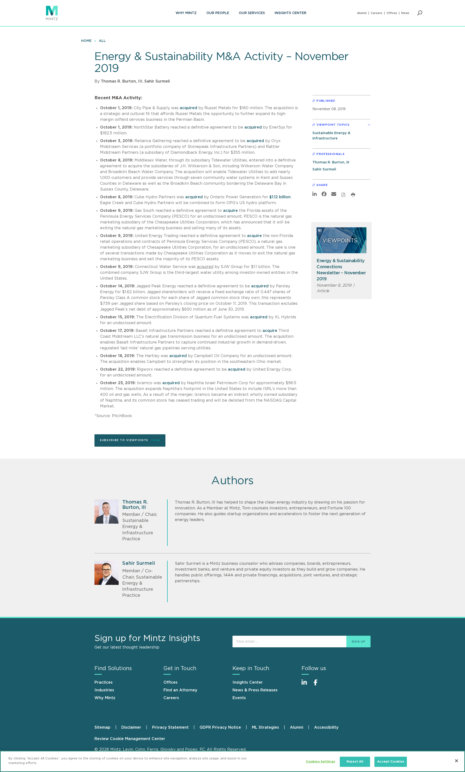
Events (239, 698)
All (102, 41)
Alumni (362, 13)
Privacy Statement (170, 727)
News (405, 13)
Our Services (252, 13)
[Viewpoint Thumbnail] (341, 240)
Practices (103, 682)
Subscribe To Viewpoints (124, 440)
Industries (104, 690)
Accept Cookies (390, 761)
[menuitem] (186, 13)
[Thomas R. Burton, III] (106, 511)
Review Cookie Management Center (129, 739)
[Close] (456, 760)
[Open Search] (420, 13)
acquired (188, 108)
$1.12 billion (280, 197)
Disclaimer (131, 727)
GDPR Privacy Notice (220, 727)
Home (86, 41)
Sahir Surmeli (157, 81)
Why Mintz (186, 13)
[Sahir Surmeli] (106, 573)
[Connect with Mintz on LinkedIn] (306, 685)
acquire (230, 211)
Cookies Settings (320, 761)
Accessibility (326, 727)
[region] (232, 761)
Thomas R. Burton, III (121, 81)
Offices (392, 13)
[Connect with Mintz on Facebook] (318, 685)
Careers (376, 13)
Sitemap (102, 727)
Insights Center (290, 13)
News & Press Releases (255, 690)
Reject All (355, 761)
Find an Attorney (180, 690)
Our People (217, 13)
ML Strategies (265, 727)
